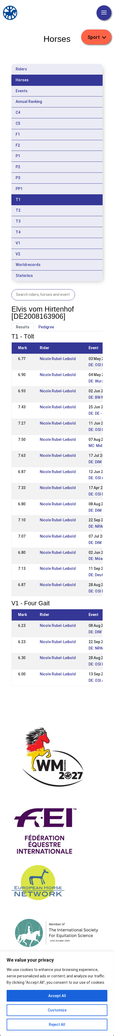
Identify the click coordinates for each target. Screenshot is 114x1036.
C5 (18, 123)
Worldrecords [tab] (28, 265)
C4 (18, 112)
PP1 (19, 189)
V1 (18, 243)
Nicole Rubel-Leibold (58, 359)
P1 (18, 156)
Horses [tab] (22, 80)
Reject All (57, 1024)
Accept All (57, 996)
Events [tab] (22, 91)
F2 (18, 145)
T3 (18, 221)
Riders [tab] (21, 69)
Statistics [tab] (24, 275)
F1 (18, 134)
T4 (18, 232)
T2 (18, 210)
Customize (57, 1010)
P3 (18, 178)
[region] (57, 993)
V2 (18, 254)
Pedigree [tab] (46, 327)
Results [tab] (22, 327)
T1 (18, 199)
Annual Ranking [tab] (29, 101)
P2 (18, 167)
